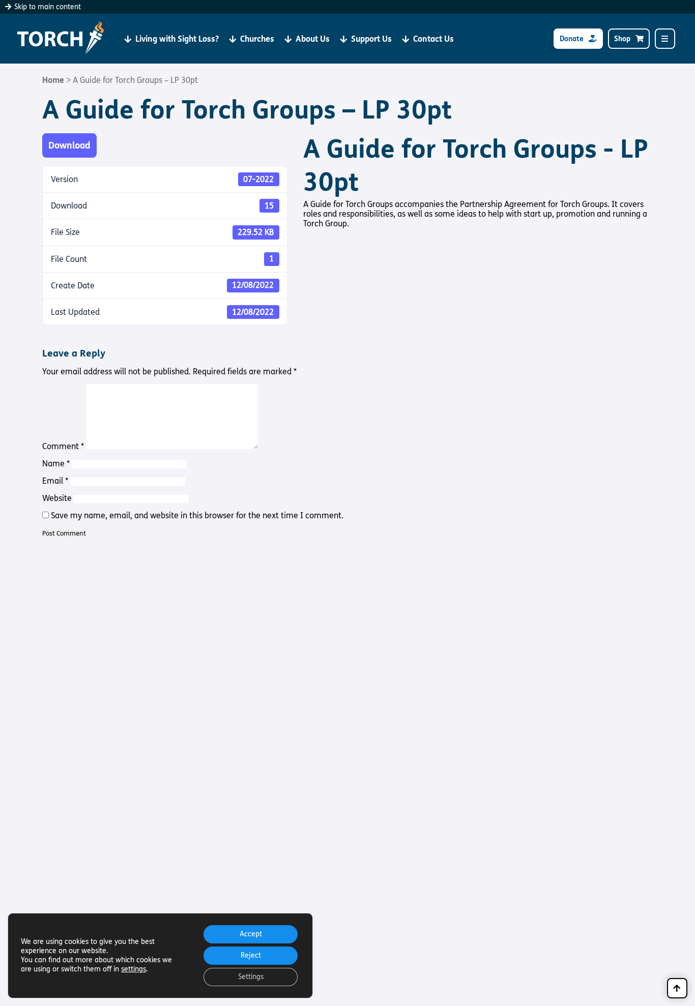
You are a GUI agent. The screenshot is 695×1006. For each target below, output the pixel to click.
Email (55, 481)
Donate (572, 39)
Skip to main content (46, 7)
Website (57, 498)
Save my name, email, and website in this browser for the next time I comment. (197, 515)
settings (133, 969)
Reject (251, 955)
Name (56, 463)
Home (53, 80)
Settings (251, 976)
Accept (251, 934)
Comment (63, 446)
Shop (622, 39)
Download (69, 145)
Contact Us (433, 39)
